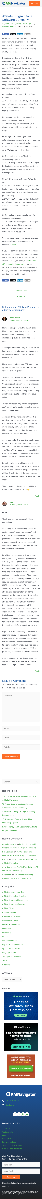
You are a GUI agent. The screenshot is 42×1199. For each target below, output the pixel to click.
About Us (6, 1129)
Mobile (5, 936)
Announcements (9, 912)
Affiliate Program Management (15, 900)
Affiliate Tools (8, 908)
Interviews (6, 928)
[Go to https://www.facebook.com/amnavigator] (15, 1114)
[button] (11, 1177)
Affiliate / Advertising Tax (13, 892)
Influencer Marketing (11, 924)
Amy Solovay (7, 867)
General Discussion (23, 24)
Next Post (21, 297)
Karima (5, 859)
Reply (37, 496)
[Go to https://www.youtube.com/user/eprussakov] (27, 1114)
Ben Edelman (7, 852)
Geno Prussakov (9, 844)
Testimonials (7, 1132)
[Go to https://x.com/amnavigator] (19, 1114)
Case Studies (7, 1139)
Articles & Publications (11, 916)
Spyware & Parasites (11, 948)
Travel (4, 961)
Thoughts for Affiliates (11, 957)
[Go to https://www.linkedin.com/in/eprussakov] (23, 1114)
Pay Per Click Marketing (12, 944)
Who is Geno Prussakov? (12, 1149)
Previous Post (21, 291)
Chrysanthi (6, 875)
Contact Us (10, 1105)
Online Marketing (9, 940)
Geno (12, 502)
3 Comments (7, 24)
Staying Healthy (9, 952)
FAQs (4, 1135)
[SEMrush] (21, 1066)
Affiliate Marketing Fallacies (14, 896)
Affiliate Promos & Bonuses (13, 904)
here (14, 244)
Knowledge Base (9, 1142)
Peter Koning (15, 318)
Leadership (7, 932)
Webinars (6, 965)
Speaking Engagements (12, 1145)
